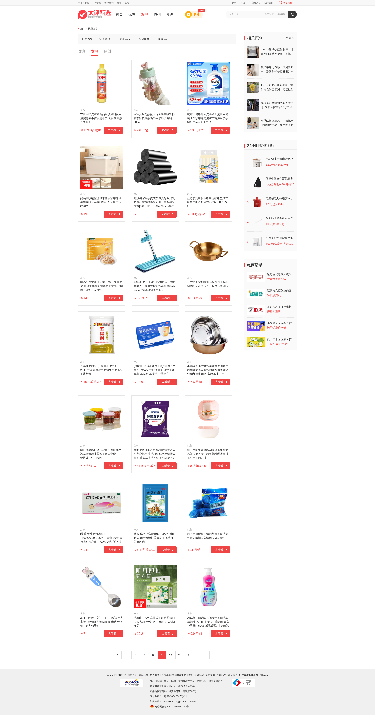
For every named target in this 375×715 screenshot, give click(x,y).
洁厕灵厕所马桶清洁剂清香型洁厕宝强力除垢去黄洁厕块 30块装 (207, 535)
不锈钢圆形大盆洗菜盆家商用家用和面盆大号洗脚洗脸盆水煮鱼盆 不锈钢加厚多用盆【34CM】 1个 (208, 369)
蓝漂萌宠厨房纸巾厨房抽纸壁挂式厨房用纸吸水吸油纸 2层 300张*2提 (207, 202)
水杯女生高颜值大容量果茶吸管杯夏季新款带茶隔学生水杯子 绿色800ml (154, 118)
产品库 (97, 2)
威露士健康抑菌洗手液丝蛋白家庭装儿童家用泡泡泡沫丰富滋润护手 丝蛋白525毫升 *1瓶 (207, 118)
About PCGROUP (116, 675)
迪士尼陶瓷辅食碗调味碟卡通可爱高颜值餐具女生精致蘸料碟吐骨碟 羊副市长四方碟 (207, 453)
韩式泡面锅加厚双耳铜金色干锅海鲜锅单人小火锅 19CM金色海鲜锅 (207, 284)
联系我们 (199, 675)
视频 (126, 2)
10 (170, 655)
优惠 (131, 14)
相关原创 (255, 38)
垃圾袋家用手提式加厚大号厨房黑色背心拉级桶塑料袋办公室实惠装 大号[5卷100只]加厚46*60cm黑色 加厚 (154, 202)
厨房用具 (143, 39)
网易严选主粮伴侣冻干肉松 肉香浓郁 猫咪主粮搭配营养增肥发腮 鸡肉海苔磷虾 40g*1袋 (101, 286)
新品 (119, 2)
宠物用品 (124, 39)
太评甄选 (109, 2)
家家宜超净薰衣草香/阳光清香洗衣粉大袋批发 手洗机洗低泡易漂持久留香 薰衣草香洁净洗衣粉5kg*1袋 (154, 453)
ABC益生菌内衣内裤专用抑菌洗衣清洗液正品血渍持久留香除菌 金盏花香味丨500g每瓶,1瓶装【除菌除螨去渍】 (208, 622)
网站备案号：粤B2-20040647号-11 (168, 696)
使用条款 (188, 675)
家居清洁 (104, 39)
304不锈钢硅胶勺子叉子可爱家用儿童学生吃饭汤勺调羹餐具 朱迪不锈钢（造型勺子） (101, 621)
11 (179, 655)
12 (188, 655)
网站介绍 (132, 675)
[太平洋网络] (132, 681)
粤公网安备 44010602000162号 (172, 706)
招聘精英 (221, 675)
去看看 (112, 130)
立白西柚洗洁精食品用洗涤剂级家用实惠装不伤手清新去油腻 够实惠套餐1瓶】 (101, 118)
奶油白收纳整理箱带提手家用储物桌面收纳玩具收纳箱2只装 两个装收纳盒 (100, 202)
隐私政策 (143, 675)
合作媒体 (166, 675)
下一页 (206, 655)
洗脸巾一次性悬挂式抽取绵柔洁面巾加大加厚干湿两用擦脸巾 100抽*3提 (154, 621)
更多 (290, 38)
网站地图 (232, 675)
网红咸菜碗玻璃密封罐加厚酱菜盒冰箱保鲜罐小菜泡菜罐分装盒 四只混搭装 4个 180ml (101, 453)
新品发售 (269, 14)
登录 (234, 2)
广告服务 (154, 675)
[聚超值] (94, 14)
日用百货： (89, 38)
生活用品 (163, 39)
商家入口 (256, 2)
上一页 (109, 655)
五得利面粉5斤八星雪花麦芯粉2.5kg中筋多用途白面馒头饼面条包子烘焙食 (101, 369)
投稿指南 (177, 675)
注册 (243, 2)
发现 (144, 14)
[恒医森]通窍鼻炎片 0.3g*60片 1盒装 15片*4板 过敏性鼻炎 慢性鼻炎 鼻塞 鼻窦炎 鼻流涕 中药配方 (154, 369)
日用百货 (92, 28)
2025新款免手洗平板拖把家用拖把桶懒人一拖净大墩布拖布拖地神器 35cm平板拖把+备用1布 (155, 286)
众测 (169, 14)
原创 (157, 14)
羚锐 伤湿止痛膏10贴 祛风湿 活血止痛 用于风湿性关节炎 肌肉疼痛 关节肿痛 (154, 537)
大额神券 (280, 14)
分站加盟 (210, 675)
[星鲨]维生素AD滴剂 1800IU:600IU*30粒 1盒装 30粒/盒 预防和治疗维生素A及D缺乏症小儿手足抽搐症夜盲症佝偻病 (101, 538)
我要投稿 (287, 2)
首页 (119, 14)
